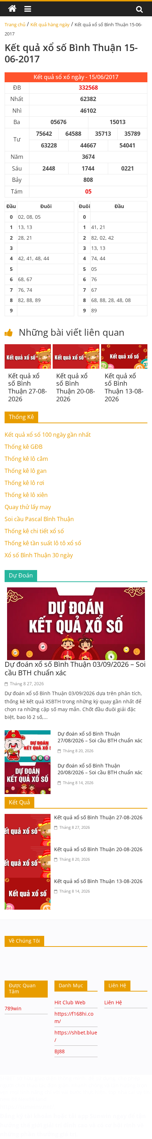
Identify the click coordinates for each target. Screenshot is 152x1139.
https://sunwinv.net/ (27, 1107)
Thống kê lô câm (26, 459)
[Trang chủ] (12, 8)
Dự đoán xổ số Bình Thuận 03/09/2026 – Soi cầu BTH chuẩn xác (75, 668)
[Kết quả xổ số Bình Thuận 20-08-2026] (76, 348)
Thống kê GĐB (23, 447)
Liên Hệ (113, 1002)
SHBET (7, 1078)
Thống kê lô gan (26, 471)
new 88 (8, 1099)
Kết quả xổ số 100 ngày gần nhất (48, 435)
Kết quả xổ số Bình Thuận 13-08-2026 (124, 387)
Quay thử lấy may (28, 507)
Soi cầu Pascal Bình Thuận (39, 519)
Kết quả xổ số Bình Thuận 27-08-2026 (27, 387)
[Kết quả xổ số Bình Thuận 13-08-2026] (124, 348)
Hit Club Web (70, 1002)
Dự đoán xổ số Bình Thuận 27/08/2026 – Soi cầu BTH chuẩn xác (100, 737)
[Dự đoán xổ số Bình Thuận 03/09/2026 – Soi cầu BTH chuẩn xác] (76, 592)
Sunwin (100, 1116)
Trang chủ (15, 24)
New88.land (33, 1099)
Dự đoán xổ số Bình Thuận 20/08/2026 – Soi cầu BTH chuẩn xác (100, 769)
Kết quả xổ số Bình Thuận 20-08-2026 (75, 387)
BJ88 (59, 1051)
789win (13, 1008)
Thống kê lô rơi (24, 483)
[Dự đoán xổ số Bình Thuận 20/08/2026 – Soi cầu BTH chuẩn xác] (29, 766)
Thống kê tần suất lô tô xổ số (43, 543)
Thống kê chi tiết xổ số (34, 531)
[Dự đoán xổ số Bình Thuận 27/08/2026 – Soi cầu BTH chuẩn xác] (29, 734)
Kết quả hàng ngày (50, 24)
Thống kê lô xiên (26, 495)
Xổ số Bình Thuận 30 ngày (39, 555)
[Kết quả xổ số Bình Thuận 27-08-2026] (28, 348)
